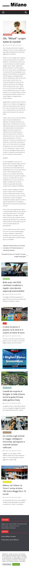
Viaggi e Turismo (7, 387)
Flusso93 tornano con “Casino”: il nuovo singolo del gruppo (14, 255)
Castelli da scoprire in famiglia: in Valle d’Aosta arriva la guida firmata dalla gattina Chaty (14, 395)
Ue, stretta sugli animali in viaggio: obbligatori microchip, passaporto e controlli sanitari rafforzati (14, 442)
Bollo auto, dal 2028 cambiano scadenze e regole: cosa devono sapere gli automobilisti (13, 286)
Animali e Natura (7, 432)
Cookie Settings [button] (7, 564)
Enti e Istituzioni (7, 481)
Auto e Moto (6, 278)
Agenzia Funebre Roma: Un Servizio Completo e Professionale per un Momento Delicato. (14, 248)
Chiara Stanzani (18, 45)
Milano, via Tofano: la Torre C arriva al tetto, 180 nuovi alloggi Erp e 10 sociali (14, 489)
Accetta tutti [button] (16, 564)
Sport (4, 323)
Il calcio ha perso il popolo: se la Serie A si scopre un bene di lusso (14, 330)
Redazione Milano (17, 294)
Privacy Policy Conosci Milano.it (10, 540)
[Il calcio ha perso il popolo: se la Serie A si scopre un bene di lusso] (14, 314)
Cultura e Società (8, 34)
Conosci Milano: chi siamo (8, 536)
